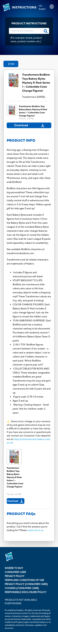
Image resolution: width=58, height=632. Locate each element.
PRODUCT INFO (21, 140)
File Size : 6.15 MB (26, 119)
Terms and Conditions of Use (24, 580)
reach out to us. (35, 530)
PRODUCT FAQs (21, 514)
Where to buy (14, 568)
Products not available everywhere (21, 601)
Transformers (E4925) (33, 96)
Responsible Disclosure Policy (25, 592)
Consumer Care (15, 572)
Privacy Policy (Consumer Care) (26, 584)
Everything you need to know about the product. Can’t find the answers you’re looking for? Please (28, 527)
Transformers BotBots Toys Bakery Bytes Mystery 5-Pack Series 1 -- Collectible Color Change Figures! (36, 83)
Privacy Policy (14, 576)
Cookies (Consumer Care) (22, 588)
